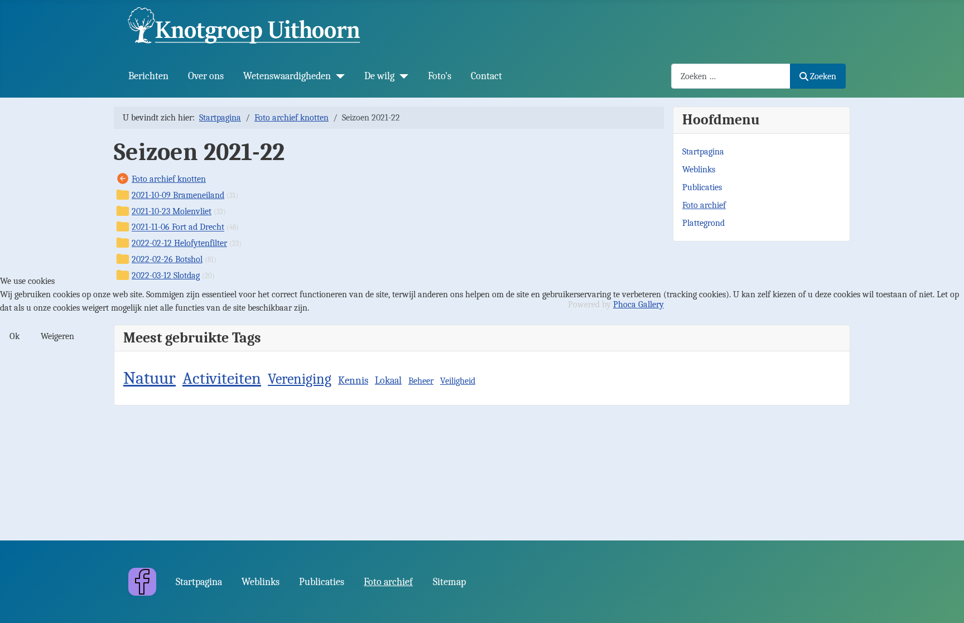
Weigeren (57, 336)
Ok (14, 336)
